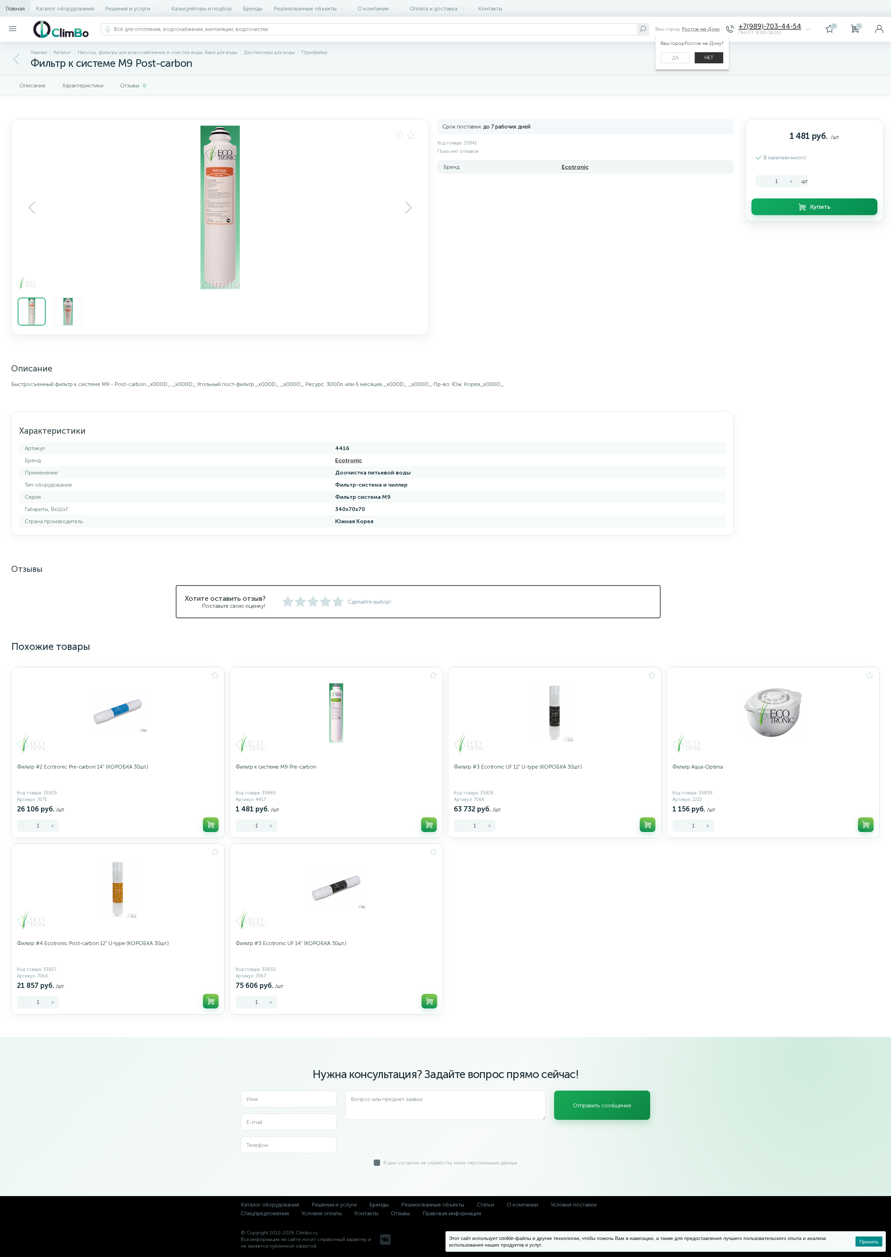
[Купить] (211, 824)
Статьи (485, 1204)
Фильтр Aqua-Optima (697, 767)
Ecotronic (575, 167)
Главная (15, 8)
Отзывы (400, 1213)
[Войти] (879, 29)
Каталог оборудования (65, 8)
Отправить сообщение (602, 1105)
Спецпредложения (265, 1213)
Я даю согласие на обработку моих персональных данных (450, 1163)
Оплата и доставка (433, 8)
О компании (373, 8)
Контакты (490, 8)
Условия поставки (574, 1204)
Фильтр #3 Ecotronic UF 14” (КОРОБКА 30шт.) (291, 943)
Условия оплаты (321, 1213)
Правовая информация (452, 1213)
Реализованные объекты (305, 8)
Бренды (252, 8)
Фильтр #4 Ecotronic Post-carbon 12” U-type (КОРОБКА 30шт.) (93, 943)
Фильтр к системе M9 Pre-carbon (276, 767)
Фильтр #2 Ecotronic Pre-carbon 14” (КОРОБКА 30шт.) (82, 767)
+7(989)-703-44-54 (770, 26)
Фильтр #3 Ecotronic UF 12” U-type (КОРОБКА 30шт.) (518, 767)
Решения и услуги (127, 8)
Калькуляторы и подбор (201, 8)
